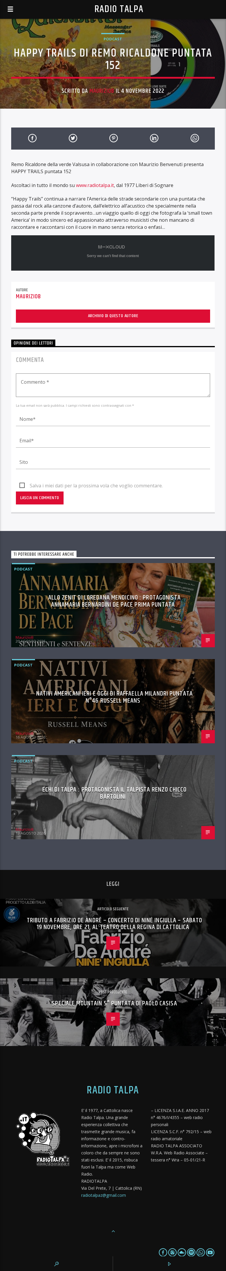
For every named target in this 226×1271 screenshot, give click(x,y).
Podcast (113, 39)
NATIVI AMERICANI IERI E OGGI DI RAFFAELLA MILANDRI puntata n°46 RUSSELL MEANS (114, 697)
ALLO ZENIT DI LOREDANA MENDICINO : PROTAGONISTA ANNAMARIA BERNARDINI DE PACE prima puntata (114, 601)
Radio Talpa (118, 9)
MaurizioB (101, 91)
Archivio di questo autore (113, 316)
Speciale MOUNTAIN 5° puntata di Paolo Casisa (114, 1003)
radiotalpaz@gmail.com (103, 1195)
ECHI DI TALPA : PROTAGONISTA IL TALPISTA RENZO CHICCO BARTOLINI (114, 793)
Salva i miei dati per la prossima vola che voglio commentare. (96, 485)
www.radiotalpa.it (95, 185)
